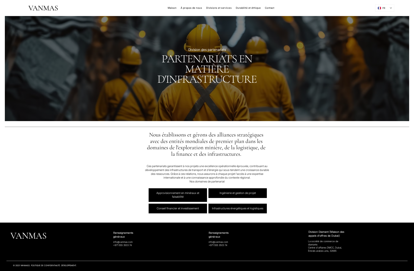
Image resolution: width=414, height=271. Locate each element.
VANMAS (43, 8)
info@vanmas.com (123, 242)
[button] (219, 8)
